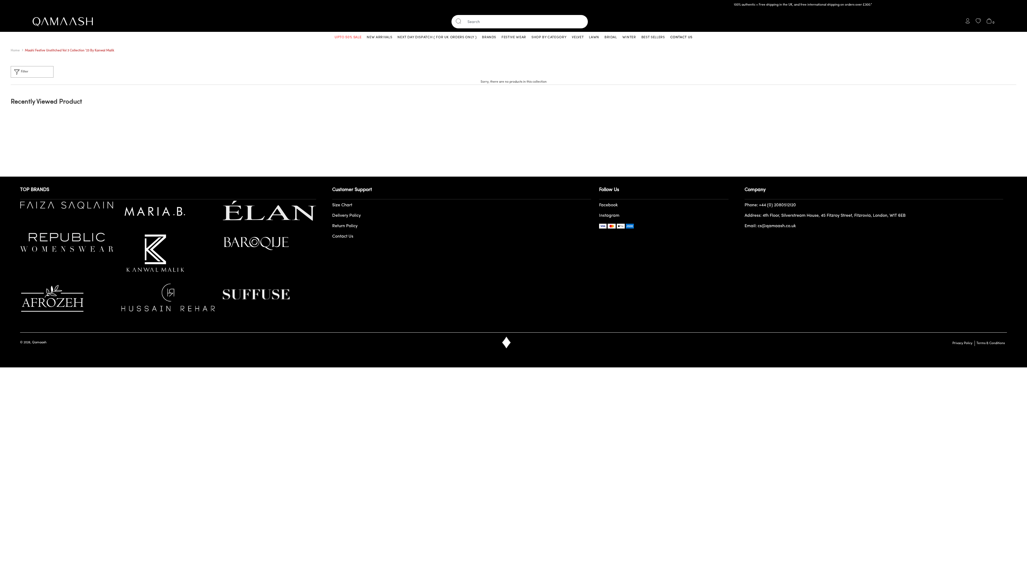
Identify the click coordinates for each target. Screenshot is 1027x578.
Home (15, 50)
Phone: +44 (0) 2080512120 (770, 205)
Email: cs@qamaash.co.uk (770, 226)
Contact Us (342, 236)
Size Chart (342, 205)
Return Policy (345, 226)
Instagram (609, 216)
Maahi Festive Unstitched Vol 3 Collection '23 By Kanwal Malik (69, 50)
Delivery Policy (346, 216)
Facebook (608, 205)
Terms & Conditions (990, 343)
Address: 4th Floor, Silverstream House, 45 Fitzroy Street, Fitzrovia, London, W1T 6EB (825, 216)
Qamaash (39, 342)
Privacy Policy (962, 343)
